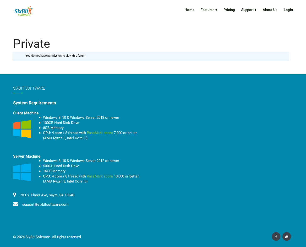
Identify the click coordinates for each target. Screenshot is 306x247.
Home (189, 10)
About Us (270, 10)
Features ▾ (209, 10)
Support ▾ (249, 10)
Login (288, 10)
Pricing (229, 10)
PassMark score (100, 133)
